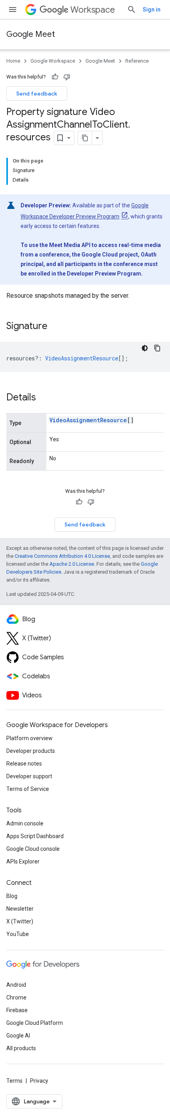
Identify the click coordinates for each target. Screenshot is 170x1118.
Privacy (39, 1081)
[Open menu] (13, 9)
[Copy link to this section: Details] (44, 398)
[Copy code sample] (157, 348)
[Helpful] (55, 77)
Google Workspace (52, 61)
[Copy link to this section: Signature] (55, 326)
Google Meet (30, 34)
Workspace (92, 9)
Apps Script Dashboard (35, 836)
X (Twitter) (19, 921)
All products (21, 1048)
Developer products (30, 751)
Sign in (152, 9)
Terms (14, 1081)
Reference (137, 61)
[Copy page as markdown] (85, 138)
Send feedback (36, 93)
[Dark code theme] (144, 348)
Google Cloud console (33, 849)
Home (13, 61)
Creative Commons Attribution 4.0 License (62, 556)
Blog (11, 896)
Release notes (24, 763)
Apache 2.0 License (71, 564)
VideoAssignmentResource (88, 420)
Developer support (29, 776)
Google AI (18, 1035)
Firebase (17, 1010)
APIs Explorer (23, 861)
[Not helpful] (67, 77)
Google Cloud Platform (34, 1023)
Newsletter (20, 909)
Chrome (16, 997)
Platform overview (29, 738)
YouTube (17, 934)
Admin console (24, 823)
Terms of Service (27, 789)
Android (16, 985)
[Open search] (131, 9)
